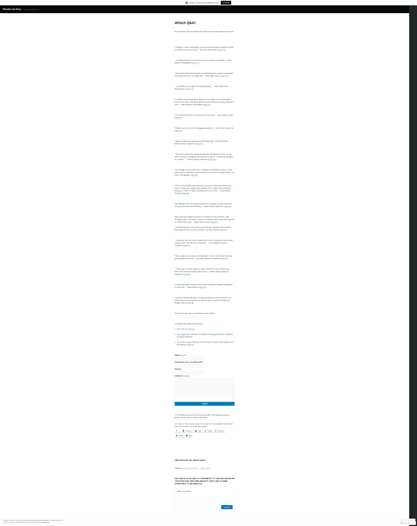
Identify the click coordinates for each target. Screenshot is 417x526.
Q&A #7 (228, 206)
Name (180, 355)
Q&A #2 (187, 274)
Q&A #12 (178, 130)
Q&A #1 (203, 287)
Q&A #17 (196, 63)
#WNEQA (190, 344)
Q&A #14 (206, 104)
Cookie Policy (45, 522)
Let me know (189, 329)
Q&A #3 (225, 258)
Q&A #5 (224, 230)
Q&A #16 (224, 76)
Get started (226, 2)
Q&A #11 (199, 144)
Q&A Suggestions (183, 334)
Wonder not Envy (12, 9)
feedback (213, 334)
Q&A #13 (178, 117)
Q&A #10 (212, 159)
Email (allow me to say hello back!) (189, 362)
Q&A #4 (186, 245)
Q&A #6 (214, 222)
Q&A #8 (186, 193)
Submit (204, 404)
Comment (182, 376)
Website (178, 369)
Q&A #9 (194, 175)
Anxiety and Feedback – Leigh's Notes (196, 468)
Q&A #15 (189, 89)
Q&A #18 (221, 50)
